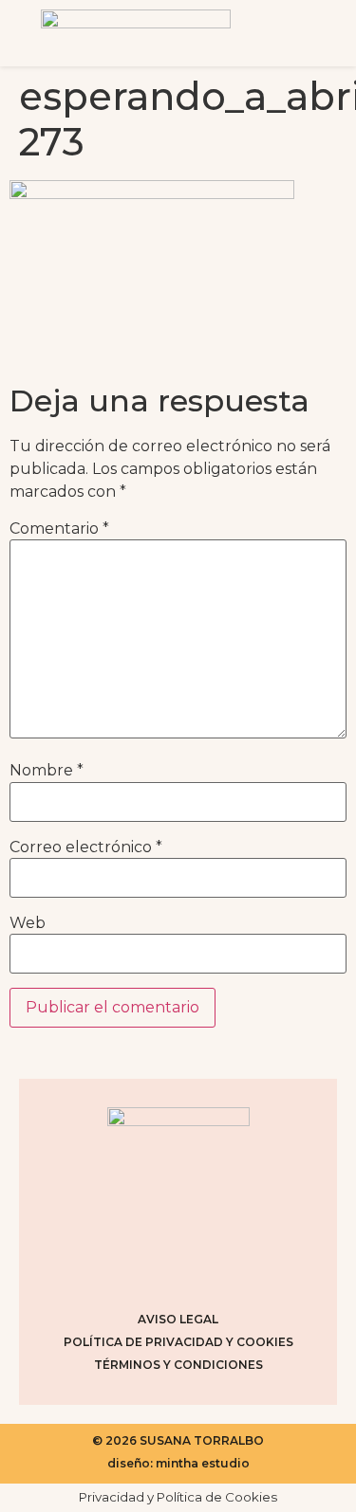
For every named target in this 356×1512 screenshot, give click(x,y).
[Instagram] (107, 1265)
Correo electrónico (85, 847)
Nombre (46, 770)
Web (27, 923)
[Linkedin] (249, 1265)
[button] (304, 33)
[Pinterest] (202, 1265)
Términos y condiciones (178, 1364)
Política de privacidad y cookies (178, 1342)
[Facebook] (154, 1265)
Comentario (59, 529)
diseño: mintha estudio (178, 1463)
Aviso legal (178, 1319)
